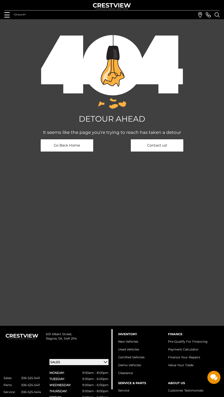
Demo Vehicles (129, 365)
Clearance (125, 373)
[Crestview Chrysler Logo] (112, 5)
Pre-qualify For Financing (188, 341)
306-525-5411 (30, 378)
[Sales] (208, 15)
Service (123, 390)
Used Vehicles (128, 349)
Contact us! (157, 145)
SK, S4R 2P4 (67, 338)
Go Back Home (67, 145)
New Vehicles (128, 341)
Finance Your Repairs (184, 357)
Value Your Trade (180, 365)
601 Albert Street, (59, 334)
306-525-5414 (31, 392)
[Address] (200, 15)
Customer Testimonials (185, 390)
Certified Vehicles (131, 357)
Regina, (52, 338)
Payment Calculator (183, 349)
